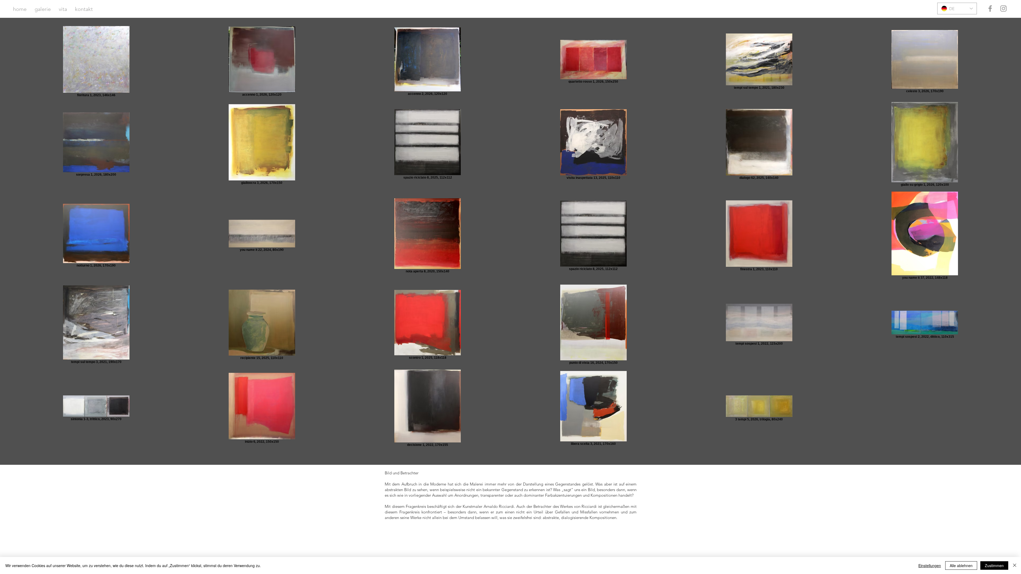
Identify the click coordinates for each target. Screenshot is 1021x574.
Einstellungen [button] (929, 565)
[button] (43, 9)
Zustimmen (994, 565)
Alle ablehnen (961, 565)
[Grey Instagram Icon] (1003, 8)
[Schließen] (1014, 565)
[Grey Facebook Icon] (990, 8)
